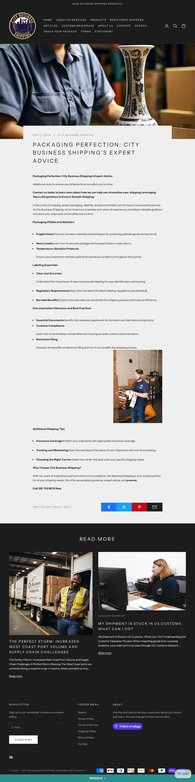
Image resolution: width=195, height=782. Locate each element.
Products (98, 19)
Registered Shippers (127, 19)
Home (47, 19)
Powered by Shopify (71, 770)
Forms (86, 31)
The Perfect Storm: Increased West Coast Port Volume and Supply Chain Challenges (44, 646)
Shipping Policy (87, 731)
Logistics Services (71, 19)
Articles (50, 25)
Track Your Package (60, 31)
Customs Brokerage (78, 25)
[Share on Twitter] (124, 507)
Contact (124, 25)
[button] (97, 778)
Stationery (104, 31)
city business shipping (76, 135)
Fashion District (111, 615)
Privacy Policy (86, 718)
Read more (15, 676)
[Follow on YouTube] (11, 757)
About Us (105, 25)
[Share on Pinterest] (139, 507)
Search (141, 25)
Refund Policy (86, 737)
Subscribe (23, 739)
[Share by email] (154, 507)
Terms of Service (88, 725)
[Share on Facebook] (108, 507)
